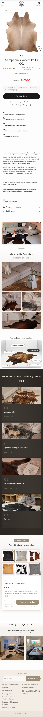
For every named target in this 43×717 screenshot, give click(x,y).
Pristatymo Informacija (13, 207)
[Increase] (13, 602)
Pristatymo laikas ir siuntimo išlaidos (8, 698)
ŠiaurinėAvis (24, 714)
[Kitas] (40, 32)
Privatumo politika (8, 707)
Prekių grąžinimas (8, 694)
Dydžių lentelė (10, 211)
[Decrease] (6, 602)
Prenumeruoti (33, 678)
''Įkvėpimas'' (28, 174)
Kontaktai (5, 688)
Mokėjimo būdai (7, 691)
